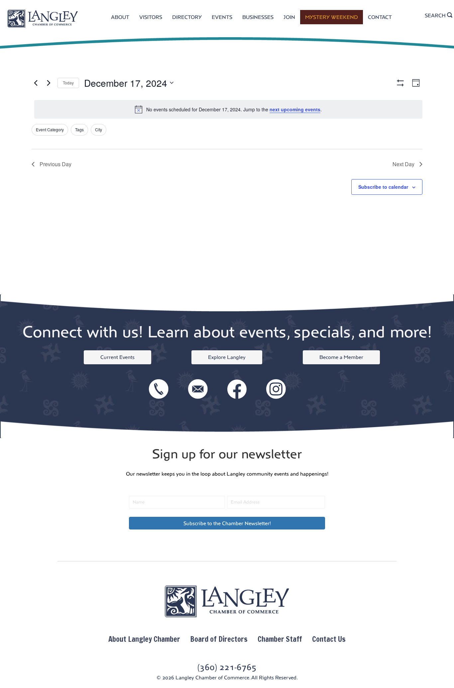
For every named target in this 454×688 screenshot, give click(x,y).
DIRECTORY (187, 17)
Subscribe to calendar (383, 186)
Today (68, 82)
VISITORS (150, 17)
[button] (227, 523)
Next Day (403, 164)
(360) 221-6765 (227, 667)
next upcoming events (295, 109)
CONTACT (380, 17)
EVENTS (222, 17)
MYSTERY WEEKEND (331, 17)
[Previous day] (36, 83)
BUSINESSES (258, 17)
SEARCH (436, 15)
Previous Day (55, 164)
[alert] (228, 109)
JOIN (289, 17)
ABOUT (120, 17)
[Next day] (49, 83)
